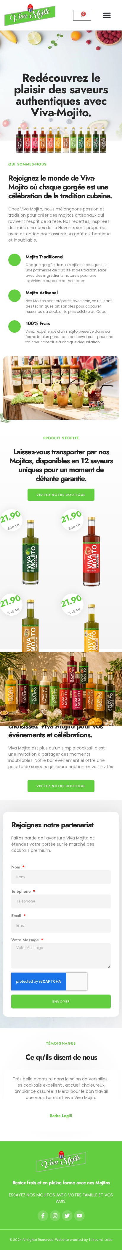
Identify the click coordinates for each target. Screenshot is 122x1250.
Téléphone (21, 891)
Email (17, 915)
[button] (107, 15)
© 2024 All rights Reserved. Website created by (49, 1239)
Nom (16, 867)
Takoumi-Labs (101, 1239)
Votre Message (25, 940)
